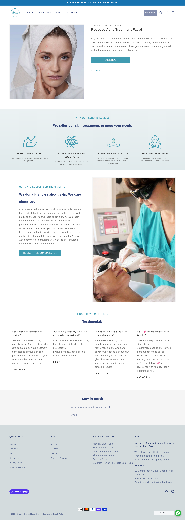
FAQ (11, 453)
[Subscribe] (114, 415)
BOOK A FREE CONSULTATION (40, 253)
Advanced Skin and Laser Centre (28, 514)
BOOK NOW (150, 13)
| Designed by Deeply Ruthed (53, 514)
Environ (54, 444)
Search (12, 444)
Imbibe (54, 453)
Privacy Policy (15, 463)
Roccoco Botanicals (60, 458)
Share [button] (97, 70)
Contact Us (14, 458)
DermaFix (55, 449)
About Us (13, 449)
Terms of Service (17, 467)
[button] (30, 12)
